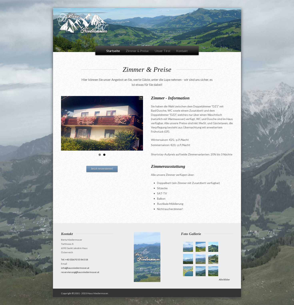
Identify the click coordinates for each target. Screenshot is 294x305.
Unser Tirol (162, 51)
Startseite (113, 51)
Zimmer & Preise (137, 51)
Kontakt (182, 51)
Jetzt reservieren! (102, 168)
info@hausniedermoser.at (75, 267)
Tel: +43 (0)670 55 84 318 (74, 259)
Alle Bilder (224, 279)
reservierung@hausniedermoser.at (80, 272)
